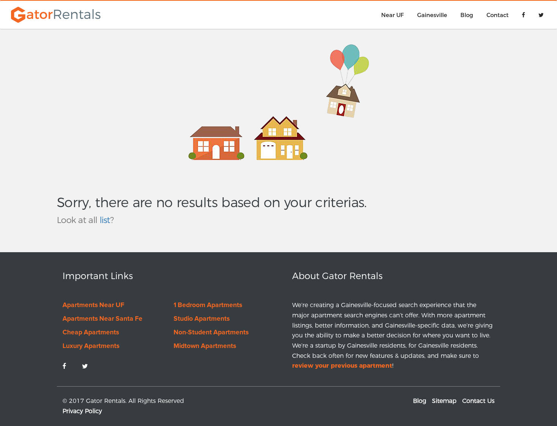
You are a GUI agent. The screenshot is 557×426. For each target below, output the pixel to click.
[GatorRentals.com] (54, 14)
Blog (419, 400)
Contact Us (478, 400)
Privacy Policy (82, 411)
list (105, 220)
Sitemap (444, 400)
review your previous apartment (342, 365)
